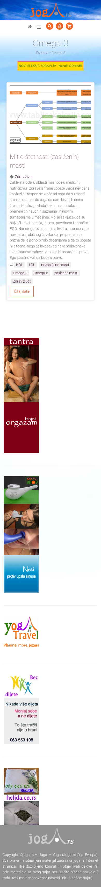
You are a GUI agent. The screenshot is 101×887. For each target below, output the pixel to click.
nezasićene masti (55, 265)
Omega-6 (41, 273)
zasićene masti (66, 273)
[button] (39, 27)
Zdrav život (24, 177)
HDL (19, 265)
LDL (32, 265)
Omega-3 (20, 273)
